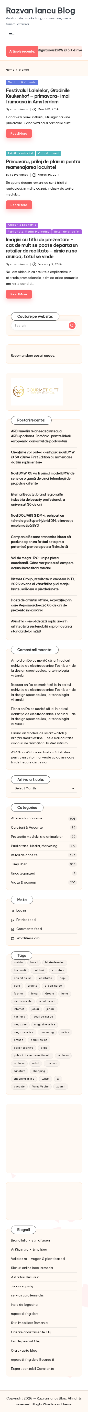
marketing (47, 1032)
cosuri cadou (44, 355)
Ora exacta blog (24, 1350)
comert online (23, 978)
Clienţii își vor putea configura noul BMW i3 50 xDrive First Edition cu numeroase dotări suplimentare (43, 457)
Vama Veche (40, 1086)
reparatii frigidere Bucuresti (32, 1359)
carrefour (58, 970)
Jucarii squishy (22, 1286)
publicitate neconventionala (32, 1055)
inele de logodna (24, 1304)
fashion (18, 993)
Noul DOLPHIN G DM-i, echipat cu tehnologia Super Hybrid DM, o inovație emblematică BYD (42, 520)
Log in (21, 910)
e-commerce (53, 985)
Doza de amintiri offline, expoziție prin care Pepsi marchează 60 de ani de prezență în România (41, 605)
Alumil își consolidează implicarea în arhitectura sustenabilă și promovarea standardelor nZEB (41, 626)
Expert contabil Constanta (32, 1368)
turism (45, 1078)
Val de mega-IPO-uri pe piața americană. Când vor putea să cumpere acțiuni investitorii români (42, 563)
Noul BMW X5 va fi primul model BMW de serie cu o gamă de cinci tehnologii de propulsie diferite (43, 478)
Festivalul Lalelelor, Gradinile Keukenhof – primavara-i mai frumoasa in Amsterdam (38, 96)
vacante (19, 1086)
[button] (72, 325)
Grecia (49, 993)
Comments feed (29, 929)
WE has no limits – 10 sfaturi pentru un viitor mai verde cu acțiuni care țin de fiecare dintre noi (42, 757)
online (65, 1032)
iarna (64, 993)
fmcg (34, 993)
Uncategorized (23, 873)
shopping (39, 1071)
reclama (63, 1055)
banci (34, 962)
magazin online (23, 1032)
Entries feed (26, 919)
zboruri (60, 1086)
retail (35, 1063)
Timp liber (19, 864)
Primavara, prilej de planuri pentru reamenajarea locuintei (43, 164)
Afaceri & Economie (22, 224)
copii (63, 978)
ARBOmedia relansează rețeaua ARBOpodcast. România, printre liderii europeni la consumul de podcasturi (41, 436)
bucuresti (20, 970)
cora (17, 985)
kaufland (19, 1016)
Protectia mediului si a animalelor (37, 836)
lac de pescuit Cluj (25, 1341)
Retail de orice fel (20, 153)
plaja (44, 1047)
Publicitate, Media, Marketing (29, 231)
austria (18, 962)
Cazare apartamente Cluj (31, 1332)
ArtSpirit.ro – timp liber (29, 1249)
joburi (35, 1009)
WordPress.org (28, 938)
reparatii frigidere (25, 1313)
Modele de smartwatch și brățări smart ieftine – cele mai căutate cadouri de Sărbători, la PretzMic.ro (42, 738)
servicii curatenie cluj (27, 1295)
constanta (45, 978)
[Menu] (11, 34)
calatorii (38, 970)
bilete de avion (54, 962)
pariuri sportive (23, 1047)
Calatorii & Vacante (22, 82)
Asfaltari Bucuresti (25, 1277)
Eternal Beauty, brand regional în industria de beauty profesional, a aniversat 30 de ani (38, 499)
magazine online (44, 1024)
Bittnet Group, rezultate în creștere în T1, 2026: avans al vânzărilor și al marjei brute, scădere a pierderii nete (43, 584)
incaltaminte (47, 1001)
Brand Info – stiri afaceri (30, 1240)
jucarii (50, 1009)
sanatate (19, 1071)
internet (19, 1009)
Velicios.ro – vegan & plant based (38, 1258)
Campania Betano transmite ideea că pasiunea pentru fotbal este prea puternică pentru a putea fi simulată (41, 542)
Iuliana (16, 733)
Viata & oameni (48, 153)
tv (58, 1078)
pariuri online (39, 1040)
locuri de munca (43, 1016)
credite (32, 985)
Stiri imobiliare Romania (29, 1322)
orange (18, 1040)
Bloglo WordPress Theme (52, 1404)
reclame (19, 1063)
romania (52, 1063)
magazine (20, 1024)
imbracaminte (23, 1001)
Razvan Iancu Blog (40, 10)
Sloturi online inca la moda (32, 1268)
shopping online (24, 1078)
